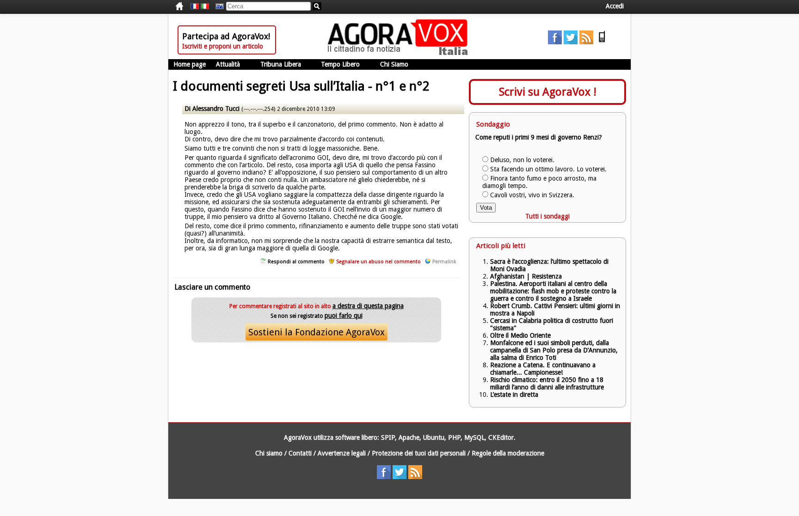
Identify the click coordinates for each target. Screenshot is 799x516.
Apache (409, 437)
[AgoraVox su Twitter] (571, 42)
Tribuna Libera (280, 64)
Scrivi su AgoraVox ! (547, 91)
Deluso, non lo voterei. (522, 160)
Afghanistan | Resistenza (526, 276)
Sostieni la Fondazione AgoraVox (316, 332)
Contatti (300, 453)
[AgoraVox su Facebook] (555, 42)
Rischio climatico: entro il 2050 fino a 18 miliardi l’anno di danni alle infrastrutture (548, 383)
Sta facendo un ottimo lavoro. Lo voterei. (548, 169)
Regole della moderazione (508, 453)
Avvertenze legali (342, 453)
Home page (189, 64)
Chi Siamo (394, 64)
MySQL (474, 437)
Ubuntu (433, 437)
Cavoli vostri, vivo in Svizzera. (532, 195)
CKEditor (501, 437)
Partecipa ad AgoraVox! (226, 36)
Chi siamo (269, 453)
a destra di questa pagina (368, 306)
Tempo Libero (340, 64)
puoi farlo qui (344, 315)
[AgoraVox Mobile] (602, 42)
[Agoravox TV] (217, 6)
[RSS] (586, 42)
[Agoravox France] (195, 6)
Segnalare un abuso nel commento (378, 262)
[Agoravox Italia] (205, 6)
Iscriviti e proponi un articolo (222, 46)
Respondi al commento (296, 262)
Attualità (228, 64)
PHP (454, 437)
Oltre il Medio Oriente (520, 335)
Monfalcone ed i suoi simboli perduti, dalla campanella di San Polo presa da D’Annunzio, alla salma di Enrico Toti (554, 350)
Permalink (444, 262)
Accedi (615, 6)
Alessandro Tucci (216, 108)
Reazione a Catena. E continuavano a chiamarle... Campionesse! (543, 368)
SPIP (388, 437)
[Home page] (399, 53)
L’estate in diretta (514, 394)
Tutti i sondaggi (547, 216)
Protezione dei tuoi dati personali (419, 453)
